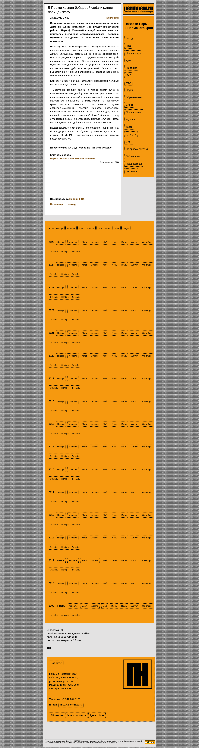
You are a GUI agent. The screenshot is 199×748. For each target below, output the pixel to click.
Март (81, 229)
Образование (134, 97)
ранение (90, 158)
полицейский (76, 158)
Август (126, 229)
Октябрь (54, 251)
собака (63, 158)
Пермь (54, 158)
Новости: (56, 663)
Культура (131, 134)
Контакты (131, 171)
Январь (59, 229)
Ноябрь (65, 251)
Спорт (129, 104)
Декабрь (76, 251)
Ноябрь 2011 (77, 199)
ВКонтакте (57, 715)
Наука (129, 90)
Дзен (93, 715)
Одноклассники (76, 715)
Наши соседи (133, 53)
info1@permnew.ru (71, 704)
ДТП (128, 60)
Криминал (132, 67)
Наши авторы (134, 163)
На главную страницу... (64, 204)
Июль (116, 229)
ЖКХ (128, 82)
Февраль (71, 229)
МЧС (129, 75)
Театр (129, 126)
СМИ (129, 141)
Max (101, 715)
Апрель (90, 229)
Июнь (107, 229)
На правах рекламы (137, 149)
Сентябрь (146, 242)
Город (129, 38)
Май (100, 229)
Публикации (133, 156)
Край (129, 45)
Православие (134, 112)
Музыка (130, 119)
